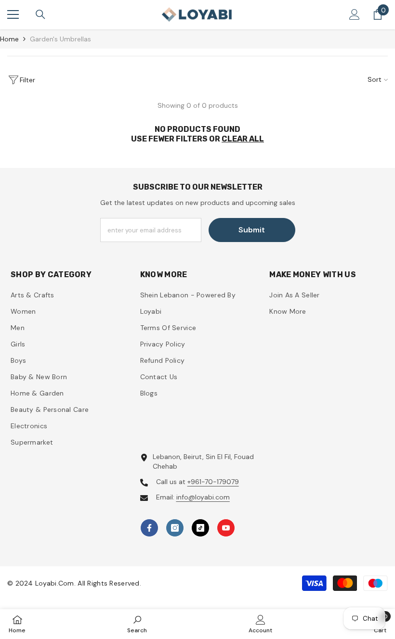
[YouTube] (226, 528)
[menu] (13, 14)
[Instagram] (175, 528)
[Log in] (354, 14)
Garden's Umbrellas (60, 39)
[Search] (40, 14)
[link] (137, 624)
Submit (251, 230)
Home (9, 39)
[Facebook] (149, 528)
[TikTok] (200, 528)
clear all (243, 138)
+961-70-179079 (213, 481)
